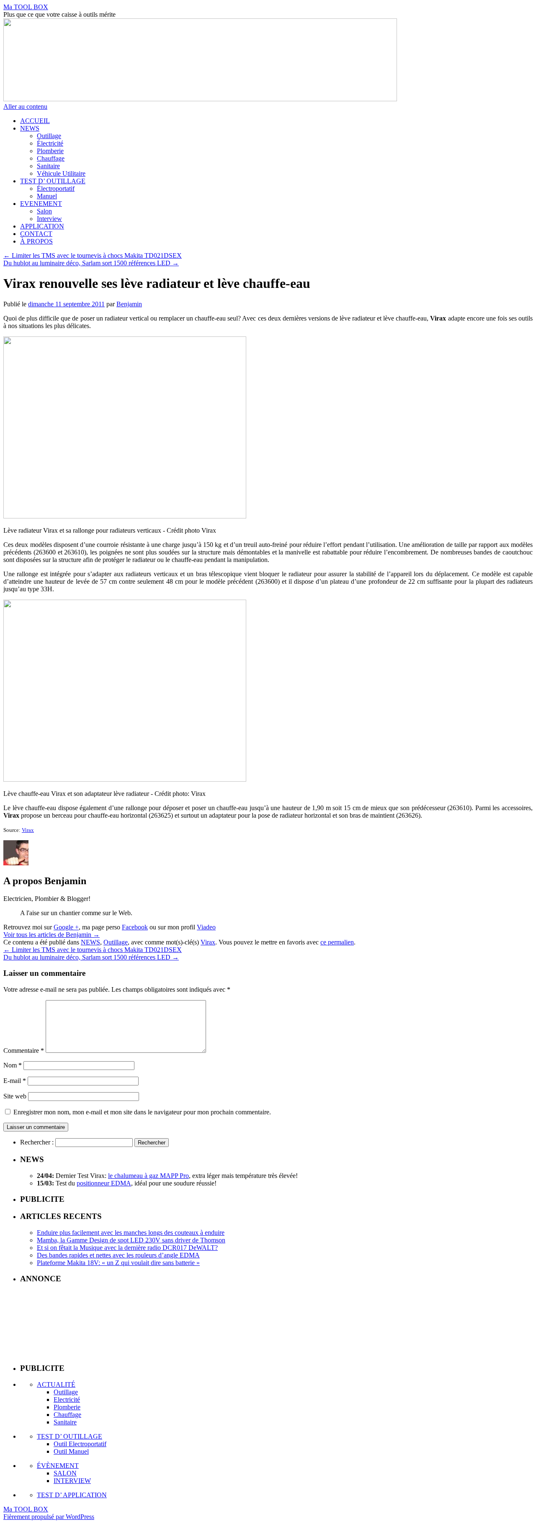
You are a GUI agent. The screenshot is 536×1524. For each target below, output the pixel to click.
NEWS (29, 128)
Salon (44, 211)
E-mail (14, 1080)
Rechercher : (37, 1142)
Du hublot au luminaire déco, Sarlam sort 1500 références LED (91, 263)
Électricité (50, 143)
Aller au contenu (25, 106)
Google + (66, 927)
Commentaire (23, 1050)
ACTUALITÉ (56, 1384)
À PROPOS (36, 241)
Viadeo (206, 927)
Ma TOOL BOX (25, 6)
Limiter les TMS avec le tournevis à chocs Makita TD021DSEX (92, 255)
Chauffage (50, 158)
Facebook (135, 927)
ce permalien (337, 942)
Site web (14, 1096)
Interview (49, 218)
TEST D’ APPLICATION (72, 1494)
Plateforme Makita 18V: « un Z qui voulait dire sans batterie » (118, 1262)
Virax (28, 830)
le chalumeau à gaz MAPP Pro (148, 1175)
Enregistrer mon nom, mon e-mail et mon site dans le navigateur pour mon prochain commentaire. (142, 1112)
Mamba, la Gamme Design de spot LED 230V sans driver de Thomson (131, 1240)
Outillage (49, 135)
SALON (65, 1473)
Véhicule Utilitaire (61, 173)
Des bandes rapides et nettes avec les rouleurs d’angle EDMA (118, 1255)
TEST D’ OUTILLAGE (52, 181)
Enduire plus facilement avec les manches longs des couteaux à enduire (130, 1232)
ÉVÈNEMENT (58, 1465)
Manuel (47, 196)
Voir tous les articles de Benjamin (51, 934)
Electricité (67, 1399)
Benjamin (129, 304)
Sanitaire (48, 165)
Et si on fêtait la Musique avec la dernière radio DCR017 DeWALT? (127, 1247)
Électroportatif (56, 188)
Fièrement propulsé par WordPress (48, 1516)
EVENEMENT (41, 203)
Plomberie (50, 150)
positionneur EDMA (104, 1183)
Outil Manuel (71, 1451)
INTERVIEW (72, 1480)
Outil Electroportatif (80, 1443)
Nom (12, 1065)
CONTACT (36, 233)
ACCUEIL (35, 120)
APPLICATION (42, 226)
